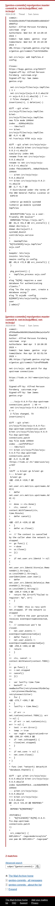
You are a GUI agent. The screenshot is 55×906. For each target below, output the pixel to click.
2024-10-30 (10, 14)
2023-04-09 (10, 325)
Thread (22, 14)
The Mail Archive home (21, 876)
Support (24, 903)
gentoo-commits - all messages (25, 880)
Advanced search (14, 862)
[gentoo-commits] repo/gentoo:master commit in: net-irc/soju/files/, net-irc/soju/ (28, 8)
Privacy (34, 903)
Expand (13, 889)
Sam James (33, 14)
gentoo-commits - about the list (25, 885)
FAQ (14, 903)
